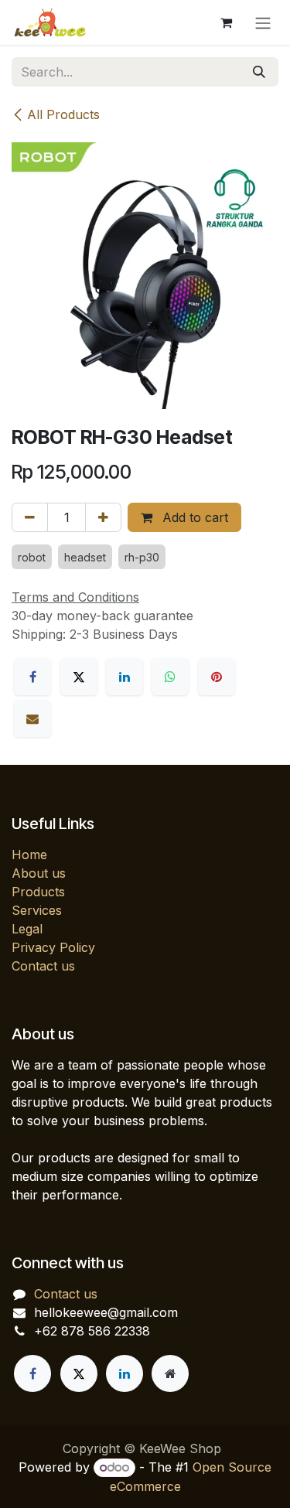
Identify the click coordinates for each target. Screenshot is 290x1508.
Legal (27, 929)
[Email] (32, 718)
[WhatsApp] (170, 676)
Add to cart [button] (193, 517)
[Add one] (103, 517)
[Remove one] (30, 517)
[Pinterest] (216, 676)
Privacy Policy (53, 947)
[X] (78, 676)
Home (29, 854)
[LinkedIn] (124, 676)
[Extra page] (170, 1373)
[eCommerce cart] (225, 22)
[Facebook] (32, 676)
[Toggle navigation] (262, 22)
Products (38, 891)
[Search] (259, 72)
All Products (63, 114)
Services (37, 910)
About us (39, 873)
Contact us (43, 966)
